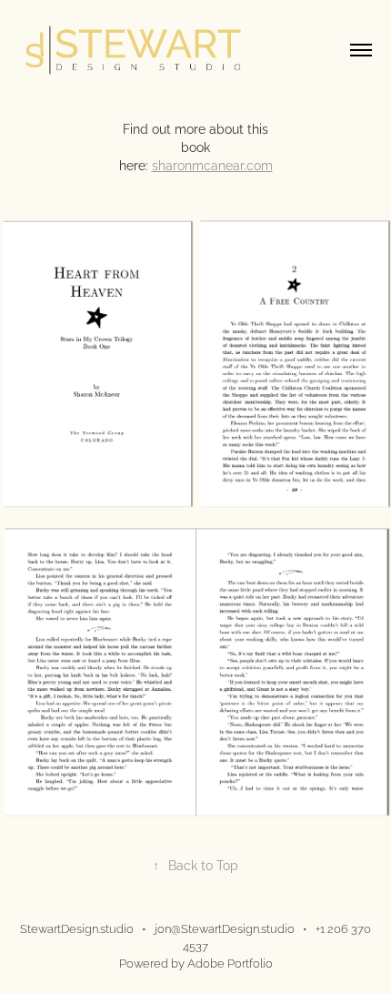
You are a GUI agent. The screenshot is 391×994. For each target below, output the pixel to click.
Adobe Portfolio (230, 962)
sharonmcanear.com (212, 164)
